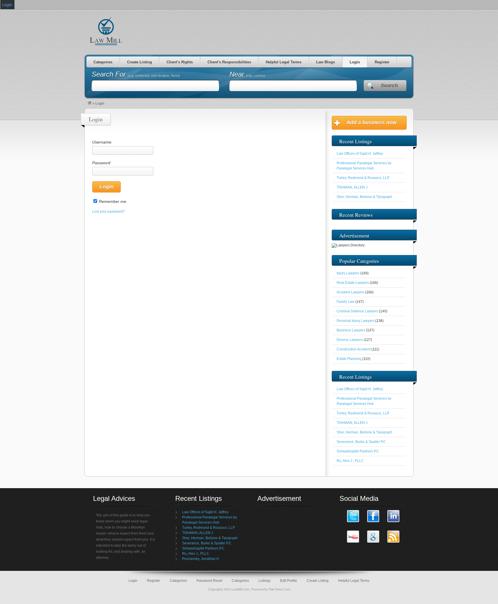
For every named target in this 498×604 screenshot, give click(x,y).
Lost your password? (108, 211)
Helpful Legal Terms (283, 62)
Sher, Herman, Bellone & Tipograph (364, 197)
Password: (101, 163)
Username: (102, 142)
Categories (102, 62)
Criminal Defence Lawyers (357, 311)
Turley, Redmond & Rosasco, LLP (363, 178)
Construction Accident (354, 349)
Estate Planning (349, 359)
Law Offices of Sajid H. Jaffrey (360, 154)
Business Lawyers (351, 330)
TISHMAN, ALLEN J (352, 187)
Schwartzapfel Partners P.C (358, 451)
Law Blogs (325, 62)
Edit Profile (288, 581)
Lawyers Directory (106, 31)
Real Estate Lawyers (353, 283)
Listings (265, 581)
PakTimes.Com (279, 589)
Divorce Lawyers (350, 340)
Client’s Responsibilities (229, 62)
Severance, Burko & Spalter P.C (361, 442)
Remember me (112, 201)
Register (382, 62)
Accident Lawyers (350, 292)
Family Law (345, 302)
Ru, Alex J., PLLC (350, 461)
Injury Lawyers (348, 273)
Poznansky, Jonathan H (200, 559)
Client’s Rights (180, 62)
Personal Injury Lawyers (355, 321)
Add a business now (371, 122)
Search (389, 85)
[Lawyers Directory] (90, 103)
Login (355, 62)
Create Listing (139, 62)
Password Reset (209, 581)
